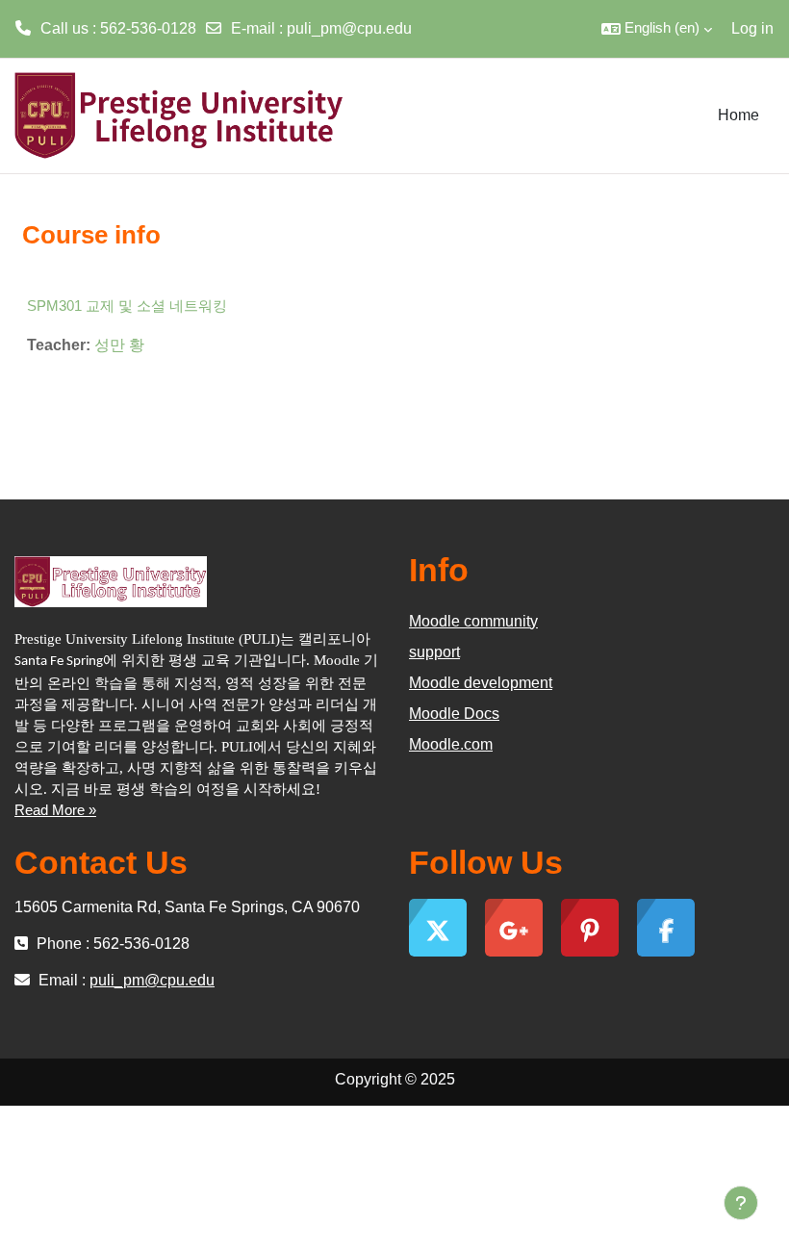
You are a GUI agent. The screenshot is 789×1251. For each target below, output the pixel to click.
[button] (657, 29)
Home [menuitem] (738, 115)
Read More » (55, 810)
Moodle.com (451, 744)
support (434, 652)
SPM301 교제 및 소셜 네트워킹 (127, 305)
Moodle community (473, 621)
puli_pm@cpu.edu (349, 28)
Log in (752, 28)
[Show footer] (741, 1203)
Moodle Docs (454, 713)
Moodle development (480, 683)
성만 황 (119, 345)
